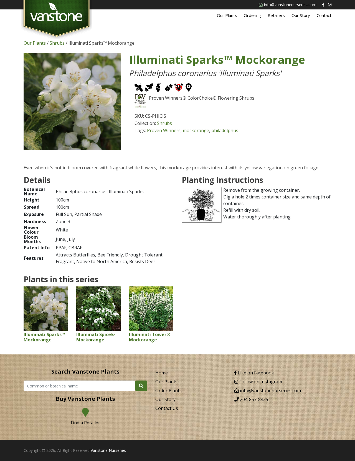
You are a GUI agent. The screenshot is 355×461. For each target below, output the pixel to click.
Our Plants (227, 15)
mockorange (196, 130)
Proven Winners (164, 130)
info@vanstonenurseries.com (290, 4)
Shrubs (57, 43)
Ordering (252, 15)
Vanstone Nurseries (108, 450)
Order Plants (168, 390)
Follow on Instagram (260, 382)
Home (161, 373)
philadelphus (224, 130)
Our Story (300, 15)
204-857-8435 (253, 399)
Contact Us (166, 408)
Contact (324, 15)
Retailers (276, 15)
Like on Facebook (255, 373)
